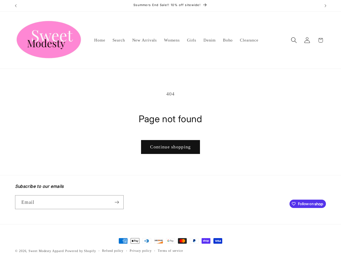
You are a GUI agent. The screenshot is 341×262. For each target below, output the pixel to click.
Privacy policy (141, 250)
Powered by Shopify (80, 251)
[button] (294, 40)
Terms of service (170, 250)
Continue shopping (170, 146)
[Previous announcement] (16, 5)
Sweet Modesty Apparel (46, 251)
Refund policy (112, 250)
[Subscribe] (116, 202)
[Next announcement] (325, 5)
